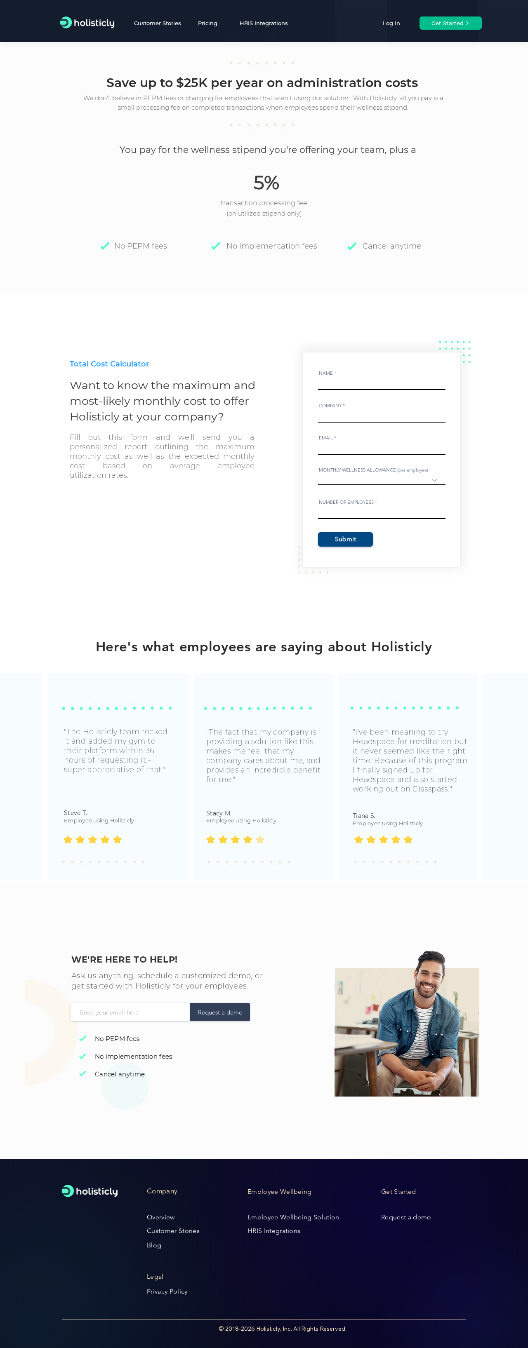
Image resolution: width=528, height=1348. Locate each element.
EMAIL (326, 438)
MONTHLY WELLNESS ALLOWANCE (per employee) (373, 470)
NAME (326, 373)
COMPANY (330, 406)
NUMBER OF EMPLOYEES (346, 502)
